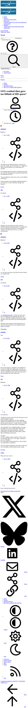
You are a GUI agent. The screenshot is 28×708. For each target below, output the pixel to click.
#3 (4, 269)
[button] (12, 52)
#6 (4, 412)
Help (5, 663)
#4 (4, 312)
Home (5, 16)
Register (3, 79)
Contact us (6, 659)
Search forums (12, 19)
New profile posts (22, 22)
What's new (6, 21)
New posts (6, 19)
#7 (4, 485)
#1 (4, 161)
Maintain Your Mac (8, 315)
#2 (4, 222)
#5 (4, 365)
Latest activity (7, 23)
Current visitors (7, 26)
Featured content (8, 22)
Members (6, 25)
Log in (2, 76)
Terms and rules (8, 660)
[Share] (15, 148)
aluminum (13, 109)
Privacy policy (7, 662)
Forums (5, 18)
